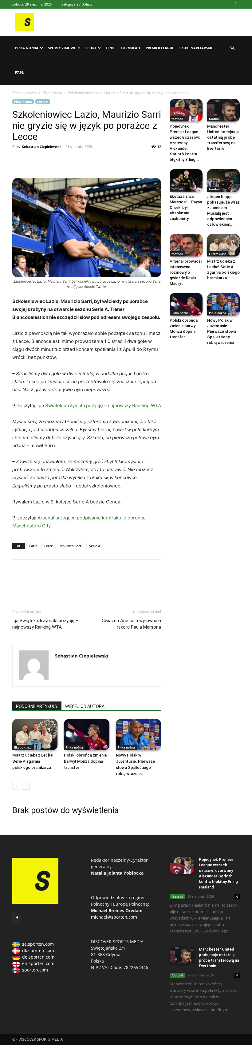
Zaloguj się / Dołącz (76, 4)
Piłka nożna (26, 48)
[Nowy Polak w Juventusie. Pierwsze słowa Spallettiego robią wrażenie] (138, 734)
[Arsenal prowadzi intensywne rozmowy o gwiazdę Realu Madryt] (186, 245)
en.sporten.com (38, 963)
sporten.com (35, 970)
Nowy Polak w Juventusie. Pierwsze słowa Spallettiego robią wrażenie (221, 331)
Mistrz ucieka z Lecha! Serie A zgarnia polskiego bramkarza (32, 761)
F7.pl (19, 72)
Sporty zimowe (62, 48)
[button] (232, 48)
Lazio (33, 545)
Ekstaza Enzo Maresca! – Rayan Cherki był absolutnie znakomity (186, 207)
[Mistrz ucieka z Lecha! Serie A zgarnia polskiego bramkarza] (34, 734)
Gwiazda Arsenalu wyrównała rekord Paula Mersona (131, 624)
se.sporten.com (38, 944)
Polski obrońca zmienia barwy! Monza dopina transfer (85, 761)
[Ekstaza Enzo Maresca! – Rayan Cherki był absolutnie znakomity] (186, 180)
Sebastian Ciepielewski (41, 146)
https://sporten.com (32, 160)
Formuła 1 (130, 48)
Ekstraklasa (23, 747)
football (177, 119)
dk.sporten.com (38, 950)
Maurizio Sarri (71, 545)
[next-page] (26, 786)
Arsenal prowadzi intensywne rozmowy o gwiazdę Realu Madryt (186, 272)
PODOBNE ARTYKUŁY (37, 706)
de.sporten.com (38, 957)
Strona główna (24, 92)
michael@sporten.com (114, 917)
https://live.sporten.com (47, 160)
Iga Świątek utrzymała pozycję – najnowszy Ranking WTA (99, 405)
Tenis (110, 48)
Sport (90, 48)
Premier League (160, 48)
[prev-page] (16, 786)
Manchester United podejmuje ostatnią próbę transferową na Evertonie (223, 137)
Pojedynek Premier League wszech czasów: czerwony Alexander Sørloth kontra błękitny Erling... (185, 143)
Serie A (42, 101)
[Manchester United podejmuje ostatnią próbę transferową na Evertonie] (223, 110)
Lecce (48, 545)
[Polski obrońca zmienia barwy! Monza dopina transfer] (86, 734)
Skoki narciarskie (196, 48)
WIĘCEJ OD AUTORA (84, 706)
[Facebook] (235, 4)
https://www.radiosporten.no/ (61, 160)
